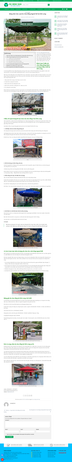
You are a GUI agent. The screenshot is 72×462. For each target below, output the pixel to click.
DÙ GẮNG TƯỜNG (33, 9)
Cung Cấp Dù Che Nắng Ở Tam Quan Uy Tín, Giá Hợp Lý (62, 17)
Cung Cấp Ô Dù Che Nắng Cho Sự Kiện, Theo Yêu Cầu (62, 21)
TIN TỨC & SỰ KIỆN (47, 9)
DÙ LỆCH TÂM (24, 9)
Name (6, 429)
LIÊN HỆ (53, 9)
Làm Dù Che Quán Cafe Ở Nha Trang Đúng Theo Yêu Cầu (62, 34)
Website (37, 429)
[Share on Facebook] (24, 396)
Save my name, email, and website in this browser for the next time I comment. (20, 434)
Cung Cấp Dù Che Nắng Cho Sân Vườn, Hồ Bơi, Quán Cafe (62, 25)
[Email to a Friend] (27, 396)
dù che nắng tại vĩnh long (36, 399)
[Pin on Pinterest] (29, 396)
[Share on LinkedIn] (31, 396)
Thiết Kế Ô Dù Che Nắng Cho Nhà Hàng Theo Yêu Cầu (62, 29)
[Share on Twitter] (26, 396)
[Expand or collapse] (34, 53)
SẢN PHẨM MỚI (39, 9)
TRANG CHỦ (7, 9)
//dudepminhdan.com (9, 459)
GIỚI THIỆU (12, 9)
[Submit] (49, 5)
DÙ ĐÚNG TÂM (18, 9)
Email (22, 429)
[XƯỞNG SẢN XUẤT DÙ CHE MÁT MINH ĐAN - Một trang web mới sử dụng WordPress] (12, 5)
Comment (7, 420)
